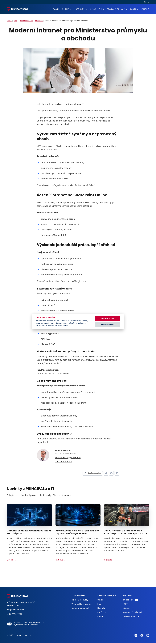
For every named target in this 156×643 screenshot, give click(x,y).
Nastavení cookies (131, 612)
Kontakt (145, 9)
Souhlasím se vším (107, 318)
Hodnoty (101, 608)
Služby (65, 9)
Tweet (106, 473)
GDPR (125, 604)
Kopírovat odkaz (94, 473)
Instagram (147, 635)
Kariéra (134, 9)
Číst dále (10, 560)
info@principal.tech (15, 610)
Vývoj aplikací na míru (81, 604)
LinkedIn (117, 473)
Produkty (79, 9)
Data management (80, 608)
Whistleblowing (130, 616)
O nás (93, 9)
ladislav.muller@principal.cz (68, 458)
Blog (101, 9)
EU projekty (128, 600)
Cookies (126, 608)
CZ (145, 2)
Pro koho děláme (116, 9)
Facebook (111, 473)
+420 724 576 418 (63, 462)
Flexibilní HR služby (79, 600)
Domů (56, 9)
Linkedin (135, 635)
